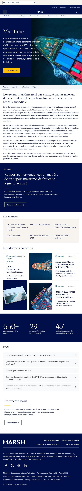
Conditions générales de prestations (16, 476)
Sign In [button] (54, 7)
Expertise (15, 87)
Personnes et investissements (47, 444)
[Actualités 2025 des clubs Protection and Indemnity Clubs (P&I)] (40, 266)
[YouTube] (18, 465)
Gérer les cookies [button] (54, 480)
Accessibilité (63, 473)
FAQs (34, 87)
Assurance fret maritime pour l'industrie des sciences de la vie (17, 227)
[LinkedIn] (25, 465)
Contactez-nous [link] (75, 7)
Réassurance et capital (70, 440)
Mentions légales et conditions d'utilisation (19, 473)
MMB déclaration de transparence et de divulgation (51, 476)
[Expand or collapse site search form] (77, 12)
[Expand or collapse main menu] (5, 12)
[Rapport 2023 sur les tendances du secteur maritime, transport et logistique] (40, 296)
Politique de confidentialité (47, 473)
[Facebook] (6, 465)
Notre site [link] (63, 7)
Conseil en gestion (72, 444)
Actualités (25, 87)
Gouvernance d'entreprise (13, 480)
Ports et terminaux (13, 235)
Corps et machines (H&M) (40, 224)
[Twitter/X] (12, 465)
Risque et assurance (51, 440)
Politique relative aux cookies (35, 480)
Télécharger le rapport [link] (15, 205)
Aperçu (5, 87)
